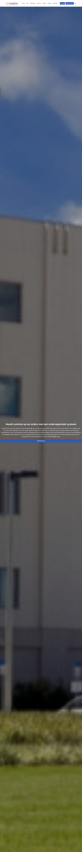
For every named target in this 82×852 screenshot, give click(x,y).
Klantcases (55, 3)
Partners (44, 3)
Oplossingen (32, 3)
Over (27, 3)
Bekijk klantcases (41, 440)
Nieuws (49, 3)
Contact (62, 3)
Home (23, 3)
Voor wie (39, 3)
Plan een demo (69, 3)
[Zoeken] (75, 3)
